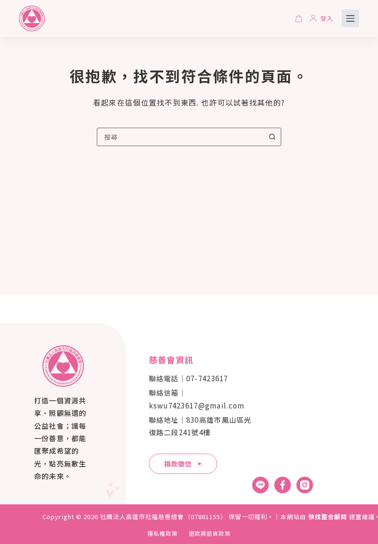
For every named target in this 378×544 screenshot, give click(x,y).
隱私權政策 (162, 533)
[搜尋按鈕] (272, 137)
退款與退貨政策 (210, 533)
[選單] (350, 18)
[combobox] (180, 137)
